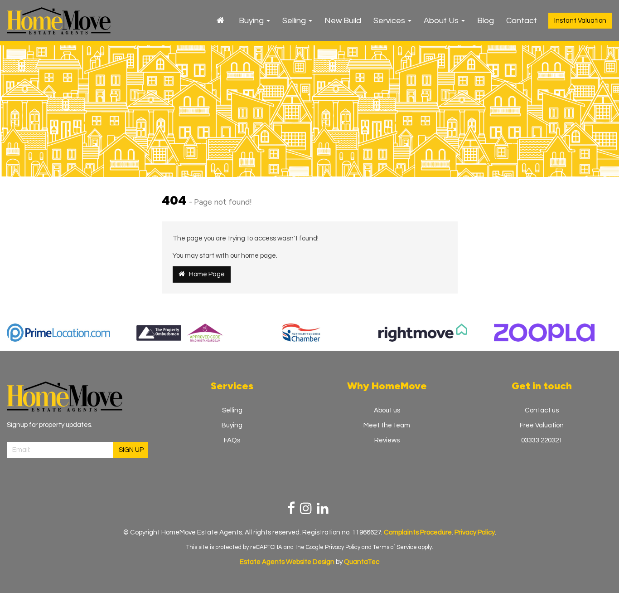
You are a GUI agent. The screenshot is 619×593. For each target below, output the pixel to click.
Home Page (205, 274)
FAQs (232, 440)
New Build (342, 20)
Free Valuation (542, 425)
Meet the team (386, 425)
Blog (485, 20)
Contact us (542, 410)
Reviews (387, 440)
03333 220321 (541, 440)
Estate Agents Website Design (287, 562)
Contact (521, 20)
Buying (252, 20)
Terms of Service (395, 547)
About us (387, 410)
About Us (442, 20)
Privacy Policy (342, 547)
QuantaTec (361, 562)
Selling (295, 20)
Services (390, 20)
